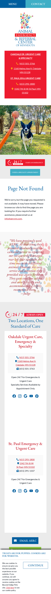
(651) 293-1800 (27, 83)
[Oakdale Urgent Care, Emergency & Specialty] (25, 29)
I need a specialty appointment (25, 172)
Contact (38, 4)
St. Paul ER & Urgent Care (25, 78)
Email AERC (28, 540)
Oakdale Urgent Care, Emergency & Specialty (25, 341)
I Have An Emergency (34, 163)
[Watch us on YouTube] (31, 395)
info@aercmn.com (13, 218)
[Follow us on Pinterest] (37, 395)
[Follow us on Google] (25, 395)
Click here (10, 588)
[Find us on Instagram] (20, 395)
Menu (12, 4)
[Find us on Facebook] (14, 395)
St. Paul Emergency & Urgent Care (25, 446)
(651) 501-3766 (27, 63)
